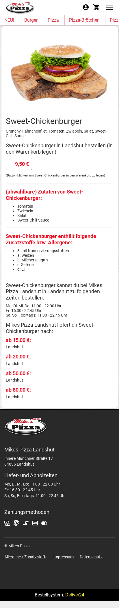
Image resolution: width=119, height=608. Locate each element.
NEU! (9, 20)
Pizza (53, 20)
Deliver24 (74, 595)
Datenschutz (91, 557)
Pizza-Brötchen (84, 20)
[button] (109, 7)
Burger (31, 20)
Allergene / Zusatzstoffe (25, 557)
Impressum (63, 557)
